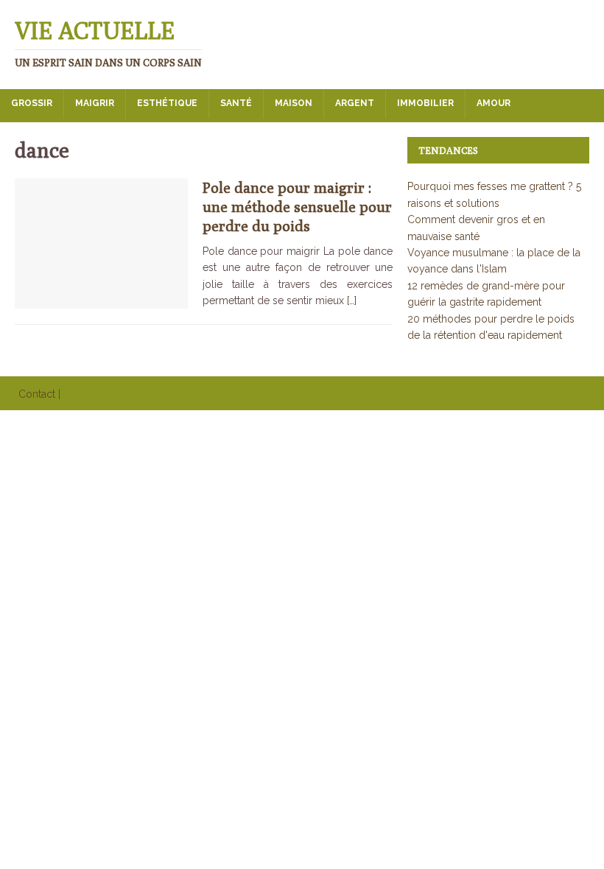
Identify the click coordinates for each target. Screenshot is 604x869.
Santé (236, 103)
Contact (36, 394)
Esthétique (167, 103)
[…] (352, 300)
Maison (293, 103)
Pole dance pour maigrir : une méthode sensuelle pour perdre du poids (297, 206)
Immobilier (425, 103)
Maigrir (94, 103)
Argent (354, 103)
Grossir (31, 103)
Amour (493, 103)
